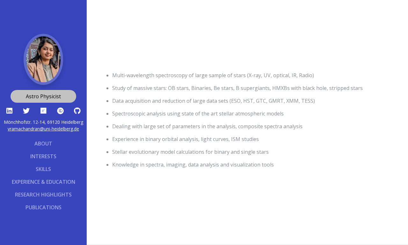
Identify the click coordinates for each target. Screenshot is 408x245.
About (43, 143)
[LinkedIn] (9, 110)
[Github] (77, 110)
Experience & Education (43, 181)
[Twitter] (26, 110)
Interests (43, 156)
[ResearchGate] (43, 110)
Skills (43, 169)
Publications (44, 207)
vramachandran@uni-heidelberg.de (43, 129)
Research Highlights (43, 194)
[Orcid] (60, 110)
